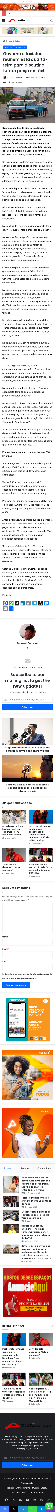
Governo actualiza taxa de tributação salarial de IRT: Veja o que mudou (35, 1214)
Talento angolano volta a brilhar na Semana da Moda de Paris (36, 1200)
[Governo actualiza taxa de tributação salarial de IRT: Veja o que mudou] (11, 1215)
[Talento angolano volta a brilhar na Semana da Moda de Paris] (11, 1201)
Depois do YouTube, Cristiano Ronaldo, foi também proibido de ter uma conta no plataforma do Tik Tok (35, 1232)
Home (8, 41)
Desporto (15, 1492)
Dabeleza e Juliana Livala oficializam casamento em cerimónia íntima (12, 830)
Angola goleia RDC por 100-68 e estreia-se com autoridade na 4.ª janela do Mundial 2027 (40, 1394)
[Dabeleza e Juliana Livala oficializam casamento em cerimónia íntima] (14, 817)
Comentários (44, 1168)
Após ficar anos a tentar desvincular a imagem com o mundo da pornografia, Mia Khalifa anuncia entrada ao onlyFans (36, 1183)
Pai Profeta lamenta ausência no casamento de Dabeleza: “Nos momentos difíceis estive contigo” (40, 833)
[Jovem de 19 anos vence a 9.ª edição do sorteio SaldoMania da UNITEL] (41, 855)
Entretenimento (23, 1488)
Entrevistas (27, 1492)
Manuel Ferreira (13, 78)
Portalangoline (27, 1483)
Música (35, 1488)
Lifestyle (45, 1488)
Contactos (39, 1492)
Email (5, 949)
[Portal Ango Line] (19, 20)
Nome (5, 937)
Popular (8, 1168)
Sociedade (20, 47)
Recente (25, 1168)
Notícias (16, 41)
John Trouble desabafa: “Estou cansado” (11, 867)
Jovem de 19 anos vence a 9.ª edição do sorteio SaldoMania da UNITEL (40, 868)
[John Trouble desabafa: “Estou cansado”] (14, 855)
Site (4, 961)
